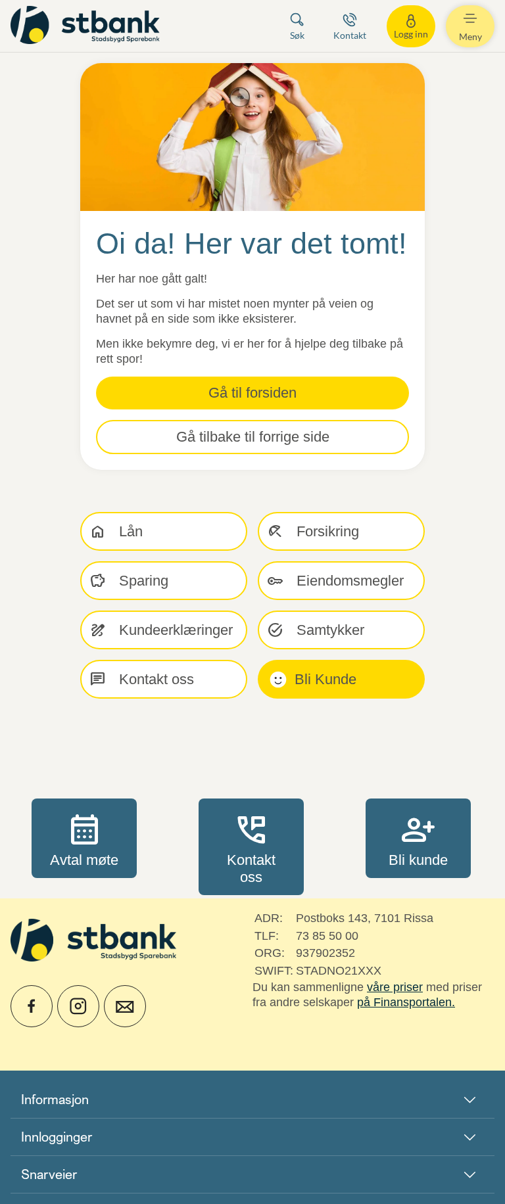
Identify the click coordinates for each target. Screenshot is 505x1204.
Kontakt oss (251, 846)
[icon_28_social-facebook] (32, 1006)
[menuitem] (87, 26)
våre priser (395, 987)
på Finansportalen (404, 1002)
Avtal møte (84, 838)
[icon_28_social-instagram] (78, 1006)
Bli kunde (418, 838)
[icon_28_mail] (125, 1006)
